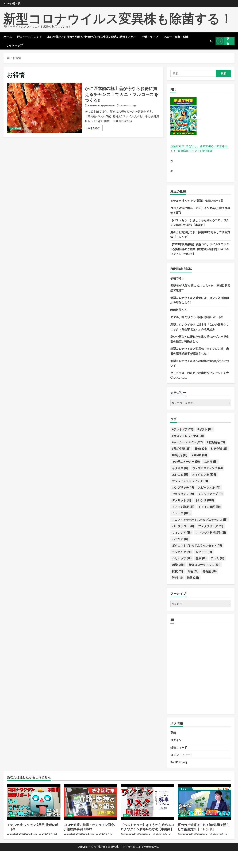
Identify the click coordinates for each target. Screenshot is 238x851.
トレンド (204, 500)
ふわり (210, 461)
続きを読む (95, 128)
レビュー (204, 552)
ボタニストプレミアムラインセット (197, 545)
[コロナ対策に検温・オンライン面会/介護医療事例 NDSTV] (90, 802)
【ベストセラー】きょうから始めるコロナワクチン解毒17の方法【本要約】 (147, 826)
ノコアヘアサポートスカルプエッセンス (199, 519)
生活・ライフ (149, 37)
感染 (178, 565)
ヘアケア (180, 539)
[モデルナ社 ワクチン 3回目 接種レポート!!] (33, 802)
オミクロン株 (204, 474)
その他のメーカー (186, 461)
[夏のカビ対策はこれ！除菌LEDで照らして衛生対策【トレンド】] (204, 802)
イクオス (180, 468)
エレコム (180, 474)
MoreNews (151, 847)
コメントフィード (181, 755)
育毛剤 (210, 571)
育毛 (192, 571)
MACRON (199, 455)
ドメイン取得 (183, 506)
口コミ (217, 558)
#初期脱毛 (216, 442)
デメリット (181, 500)
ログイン (176, 740)
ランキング (181, 552)
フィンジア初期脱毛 (211, 532)
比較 (177, 571)
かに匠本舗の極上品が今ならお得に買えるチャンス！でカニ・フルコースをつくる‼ (44, 108)
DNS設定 (179, 455)
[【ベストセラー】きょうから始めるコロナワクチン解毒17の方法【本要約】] (147, 802)
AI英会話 (219, 448)
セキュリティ (183, 494)
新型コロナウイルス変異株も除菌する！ (118, 17)
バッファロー (183, 526)
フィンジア (181, 532)
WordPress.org (178, 762)
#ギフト (204, 429)
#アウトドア (182, 429)
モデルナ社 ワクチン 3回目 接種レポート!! (196, 200)
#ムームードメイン (187, 442)
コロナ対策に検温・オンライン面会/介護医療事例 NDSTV (90, 826)
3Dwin (201, 448)
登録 (173, 732)
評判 (177, 577)
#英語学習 (181, 448)
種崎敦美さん (178, 309)
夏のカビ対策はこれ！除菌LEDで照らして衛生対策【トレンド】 (203, 826)
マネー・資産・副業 (176, 37)
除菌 (193, 577)
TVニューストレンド (29, 37)
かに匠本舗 (16, 128)
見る (228, 41)
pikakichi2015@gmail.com (101, 105)
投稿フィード (178, 747)
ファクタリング (210, 526)
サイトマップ (14, 45)
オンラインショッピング (190, 481)
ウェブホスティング (207, 468)
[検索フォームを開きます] (211, 41)
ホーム (7, 37)
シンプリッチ (183, 487)
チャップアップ (210, 494)
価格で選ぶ (177, 278)
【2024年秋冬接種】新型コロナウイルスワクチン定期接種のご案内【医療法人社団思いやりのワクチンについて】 (199, 249)
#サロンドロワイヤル (188, 436)
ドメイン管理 (209, 506)
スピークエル (209, 487)
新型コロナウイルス (204, 565)
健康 (201, 558)
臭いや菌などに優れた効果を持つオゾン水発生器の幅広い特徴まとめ (90, 37)
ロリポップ (181, 558)
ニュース (181, 513)
